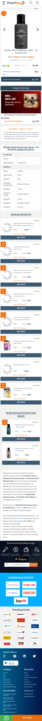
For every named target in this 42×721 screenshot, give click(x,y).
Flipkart (31, 57)
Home (25, 672)
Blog (4, 675)
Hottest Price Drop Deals (30, 684)
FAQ (4, 677)
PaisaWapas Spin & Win (9, 712)
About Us (5, 672)
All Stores (26, 675)
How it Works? (6, 679)
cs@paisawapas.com (29, 696)
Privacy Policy (6, 682)
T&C (4, 74)
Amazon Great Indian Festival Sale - (8, 698)
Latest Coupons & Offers (30, 677)
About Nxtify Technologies (9, 686)
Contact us (28, 691)
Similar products (21, 214)
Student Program (28, 686)
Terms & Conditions (8, 684)
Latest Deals (27, 682)
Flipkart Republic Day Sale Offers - (9, 705)
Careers (26, 679)
